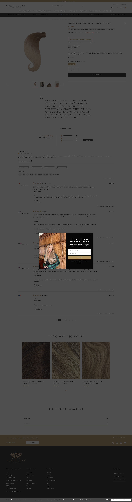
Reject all (115, 500)
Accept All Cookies (125, 500)
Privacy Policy (88, 499)
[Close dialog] (90, 235)
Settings (108, 500)
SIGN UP (79, 258)
